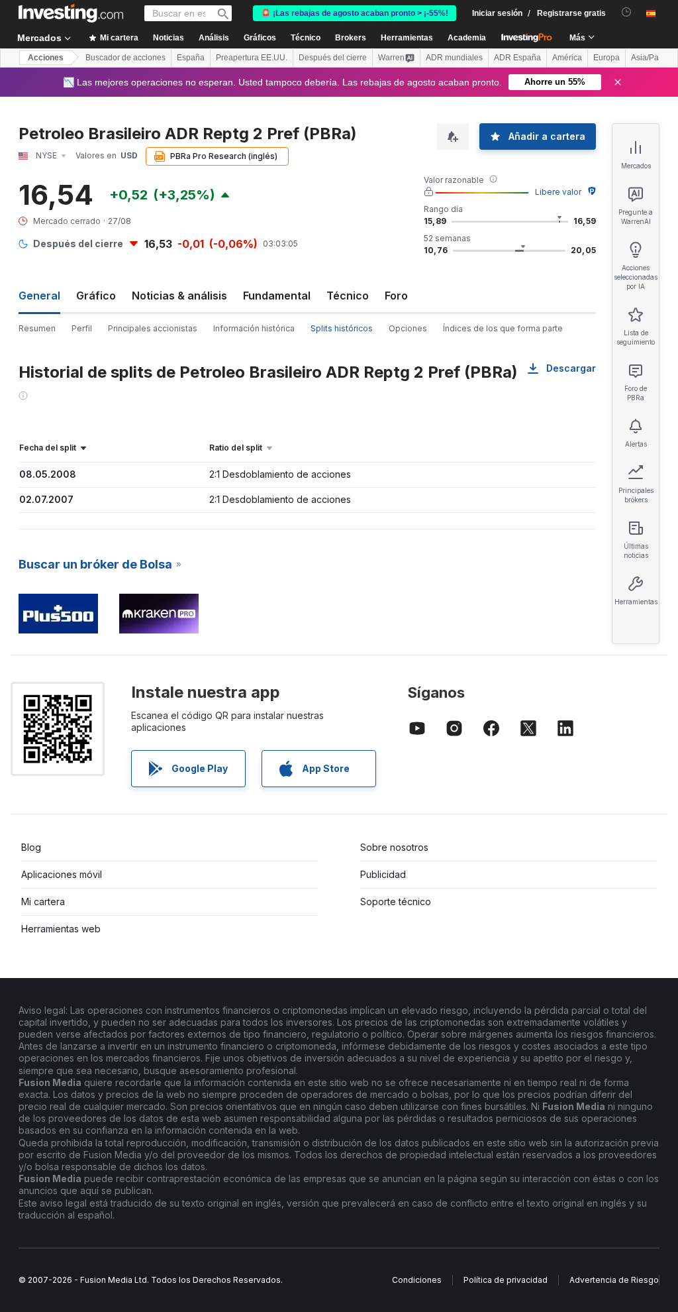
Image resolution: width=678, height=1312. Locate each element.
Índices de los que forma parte (503, 328)
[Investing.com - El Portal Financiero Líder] (71, 13)
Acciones (46, 57)
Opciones (408, 328)
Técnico (347, 295)
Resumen (37, 328)
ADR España (517, 57)
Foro (396, 295)
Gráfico (96, 295)
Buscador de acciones (125, 57)
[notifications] (626, 12)
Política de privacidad (505, 1280)
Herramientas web (61, 928)
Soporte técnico (395, 901)
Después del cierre (333, 57)
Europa (606, 57)
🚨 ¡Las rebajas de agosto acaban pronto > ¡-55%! (354, 13)
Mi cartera (43, 901)
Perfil (82, 328)
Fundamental (277, 295)
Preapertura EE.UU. (251, 57)
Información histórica (254, 328)
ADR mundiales (454, 57)
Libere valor (558, 192)
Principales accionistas (152, 328)
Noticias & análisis (179, 295)
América (567, 57)
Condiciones (417, 1280)
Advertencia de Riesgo (614, 1280)
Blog (31, 847)
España (191, 57)
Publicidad (383, 874)
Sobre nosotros (394, 847)
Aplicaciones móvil (61, 874)
